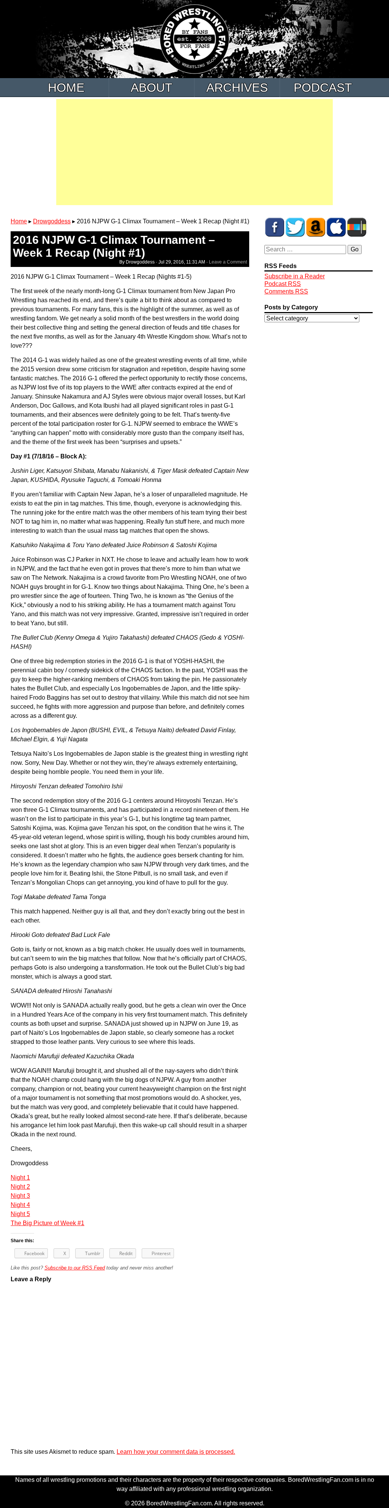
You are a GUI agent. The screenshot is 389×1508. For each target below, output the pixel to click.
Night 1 (20, 1177)
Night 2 (20, 1186)
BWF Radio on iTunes (336, 227)
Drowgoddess (52, 221)
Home (66, 87)
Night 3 (20, 1196)
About (151, 87)
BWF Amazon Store (315, 227)
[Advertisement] (194, 152)
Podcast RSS (282, 284)
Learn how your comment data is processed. (176, 1451)
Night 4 (20, 1205)
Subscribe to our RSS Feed (74, 1268)
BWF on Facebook (274, 227)
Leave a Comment (228, 262)
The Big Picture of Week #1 (47, 1223)
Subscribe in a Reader (294, 276)
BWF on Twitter (295, 227)
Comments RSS (286, 291)
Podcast (323, 87)
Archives (237, 87)
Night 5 (20, 1214)
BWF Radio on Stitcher (356, 227)
